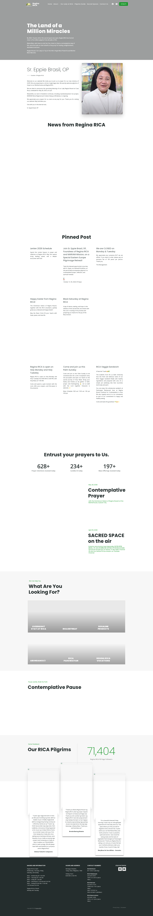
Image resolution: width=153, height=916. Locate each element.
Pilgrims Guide (80, 4)
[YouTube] (116, 4)
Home (50, 4)
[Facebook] (112, 4)
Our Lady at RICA (67, 4)
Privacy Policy (116, 907)
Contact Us (104, 4)
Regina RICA (38, 908)
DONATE (123, 4)
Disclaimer (123, 907)
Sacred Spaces (92, 4)
